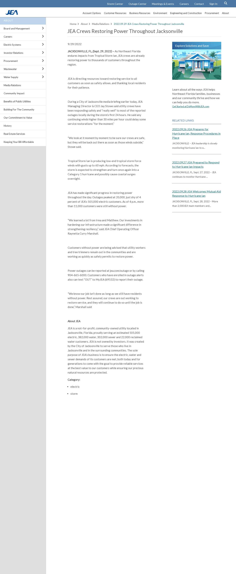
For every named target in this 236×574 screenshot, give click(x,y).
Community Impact (14, 93)
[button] (225, 3)
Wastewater (10, 69)
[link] (12, 13)
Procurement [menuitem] (212, 13)
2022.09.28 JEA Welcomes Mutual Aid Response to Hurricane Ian (196, 193)
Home (73, 23)
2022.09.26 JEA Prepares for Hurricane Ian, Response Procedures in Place (196, 133)
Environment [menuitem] (160, 13)
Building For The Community (19, 109)
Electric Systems (12, 44)
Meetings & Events (163, 3)
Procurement (11, 60)
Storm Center (115, 3)
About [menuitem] (225, 13)
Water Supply (11, 77)
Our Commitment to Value (18, 117)
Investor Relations (13, 52)
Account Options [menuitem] (92, 13)
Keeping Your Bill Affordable (19, 141)
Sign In (213, 3)
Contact (199, 3)
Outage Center (137, 3)
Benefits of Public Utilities (17, 101)
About (8, 20)
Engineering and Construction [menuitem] (186, 13)
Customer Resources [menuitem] (115, 13)
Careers (184, 3)
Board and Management (17, 28)
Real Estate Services (14, 133)
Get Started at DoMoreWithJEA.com (190, 106)
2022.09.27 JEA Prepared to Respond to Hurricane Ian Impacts (195, 164)
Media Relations (12, 85)
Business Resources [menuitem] (139, 13)
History (8, 125)
